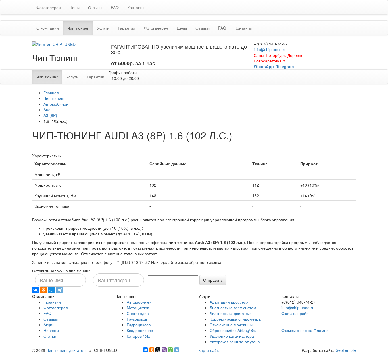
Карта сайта (209, 350)
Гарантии (126, 28)
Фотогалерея (48, 7)
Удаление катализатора (232, 336)
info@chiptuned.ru (270, 49)
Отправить (213, 280)
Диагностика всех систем (233, 307)
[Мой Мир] (51, 290)
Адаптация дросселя (229, 302)
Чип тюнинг (54, 98)
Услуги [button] (103, 28)
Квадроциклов (140, 330)
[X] (157, 349)
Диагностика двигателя (231, 313)
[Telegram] (59, 290)
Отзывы (95, 7)
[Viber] (164, 349)
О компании (47, 28)
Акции (49, 324)
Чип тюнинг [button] (80, 28)
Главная (51, 92)
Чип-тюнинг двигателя (67, 350)
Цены (74, 7)
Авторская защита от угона (235, 341)
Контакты (135, 7)
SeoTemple (346, 350)
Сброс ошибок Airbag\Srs (233, 330)
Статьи (49, 336)
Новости (51, 330)
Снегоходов (138, 313)
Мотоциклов (138, 307)
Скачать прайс (294, 313)
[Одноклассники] (43, 290)
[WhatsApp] (170, 349)
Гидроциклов (139, 324)
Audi (47, 109)
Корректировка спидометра (235, 319)
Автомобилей (55, 104)
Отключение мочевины (231, 324)
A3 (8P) (50, 115)
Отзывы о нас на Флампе (305, 330)
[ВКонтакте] (35, 290)
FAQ (115, 7)
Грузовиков (137, 319)
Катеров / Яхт (139, 336)
